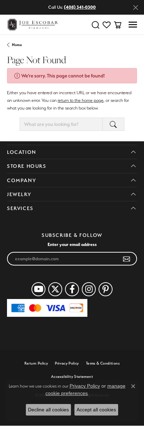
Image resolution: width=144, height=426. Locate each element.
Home (17, 45)
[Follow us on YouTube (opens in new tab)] (38, 289)
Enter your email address (72, 244)
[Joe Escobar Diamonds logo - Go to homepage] (32, 25)
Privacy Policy (67, 363)
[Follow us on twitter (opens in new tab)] (55, 289)
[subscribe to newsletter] (126, 259)
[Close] (135, 7)
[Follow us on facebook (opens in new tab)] (72, 289)
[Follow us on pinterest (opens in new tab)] (106, 289)
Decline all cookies (48, 409)
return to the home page (80, 100)
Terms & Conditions (103, 363)
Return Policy (36, 363)
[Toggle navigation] (133, 25)
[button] (95, 25)
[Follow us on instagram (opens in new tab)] (89, 289)
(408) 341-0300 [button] (80, 7)
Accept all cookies (96, 409)
